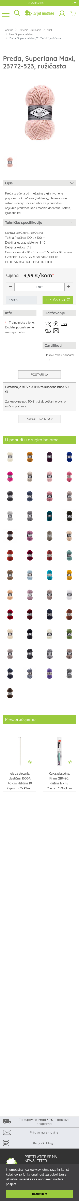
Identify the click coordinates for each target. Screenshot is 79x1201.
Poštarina (39, 374)
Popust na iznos (39, 419)
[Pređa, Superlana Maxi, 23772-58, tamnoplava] (49, 617)
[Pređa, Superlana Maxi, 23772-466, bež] (10, 578)
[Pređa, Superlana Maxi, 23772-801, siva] (49, 656)
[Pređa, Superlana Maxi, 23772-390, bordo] (30, 558)
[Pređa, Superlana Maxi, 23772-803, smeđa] (69, 656)
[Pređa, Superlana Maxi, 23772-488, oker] (69, 578)
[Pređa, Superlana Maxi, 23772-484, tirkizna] (49, 578)
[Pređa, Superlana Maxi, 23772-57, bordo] (30, 617)
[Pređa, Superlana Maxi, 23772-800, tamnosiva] (30, 656)
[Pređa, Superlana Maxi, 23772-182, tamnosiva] (10, 499)
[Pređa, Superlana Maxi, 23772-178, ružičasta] (69, 479)
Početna (8, 30)
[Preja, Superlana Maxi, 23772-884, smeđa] (10, 696)
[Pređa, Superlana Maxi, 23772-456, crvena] (49, 558)
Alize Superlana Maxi (21, 34)
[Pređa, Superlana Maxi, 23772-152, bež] (30, 479)
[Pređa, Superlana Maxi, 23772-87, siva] (69, 676)
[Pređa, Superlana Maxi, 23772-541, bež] (49, 597)
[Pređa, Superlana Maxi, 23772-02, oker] (30, 459)
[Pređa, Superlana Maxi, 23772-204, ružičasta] (49, 499)
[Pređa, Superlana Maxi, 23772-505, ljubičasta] (30, 597)
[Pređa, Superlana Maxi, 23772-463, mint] (69, 558)
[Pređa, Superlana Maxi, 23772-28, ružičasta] (30, 538)
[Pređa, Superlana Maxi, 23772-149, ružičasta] (10, 479)
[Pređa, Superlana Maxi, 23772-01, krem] (10, 459)
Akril (49, 30)
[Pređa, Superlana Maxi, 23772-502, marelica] (10, 597)
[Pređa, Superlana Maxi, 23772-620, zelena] (69, 637)
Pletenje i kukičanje (30, 30)
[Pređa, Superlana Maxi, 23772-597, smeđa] (69, 617)
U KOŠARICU (55, 300)
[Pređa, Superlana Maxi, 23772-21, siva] (30, 519)
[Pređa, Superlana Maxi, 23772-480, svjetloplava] (30, 578)
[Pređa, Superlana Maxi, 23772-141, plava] (69, 459)
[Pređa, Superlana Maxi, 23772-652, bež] (10, 656)
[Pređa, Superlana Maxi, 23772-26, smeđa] (10, 538)
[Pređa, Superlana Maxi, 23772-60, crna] (30, 637)
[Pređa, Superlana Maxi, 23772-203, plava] (30, 499)
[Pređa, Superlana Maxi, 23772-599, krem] (10, 637)
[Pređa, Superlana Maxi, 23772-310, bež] (69, 538)
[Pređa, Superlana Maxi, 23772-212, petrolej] (49, 519)
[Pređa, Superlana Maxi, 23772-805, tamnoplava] (10, 676)
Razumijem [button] (39, 1193)
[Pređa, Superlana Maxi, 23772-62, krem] (49, 637)
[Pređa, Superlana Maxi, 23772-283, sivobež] (49, 538)
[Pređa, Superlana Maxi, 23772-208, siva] (10, 519)
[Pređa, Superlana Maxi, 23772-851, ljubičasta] (49, 676)
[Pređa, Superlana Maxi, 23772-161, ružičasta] (49, 479)
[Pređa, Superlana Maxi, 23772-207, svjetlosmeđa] (69, 499)
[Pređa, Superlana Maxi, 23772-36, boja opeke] (10, 558)
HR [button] (71, 3)
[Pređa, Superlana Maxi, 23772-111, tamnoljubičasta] (49, 459)
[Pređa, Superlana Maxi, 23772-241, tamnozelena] (69, 519)
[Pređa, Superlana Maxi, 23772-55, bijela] (69, 597)
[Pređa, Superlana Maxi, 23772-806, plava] (30, 676)
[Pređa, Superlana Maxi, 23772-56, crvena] (10, 617)
